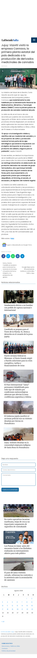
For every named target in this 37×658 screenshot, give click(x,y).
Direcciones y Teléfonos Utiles (11, 646)
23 (32, 609)
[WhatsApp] (13, 256)
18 (7, 609)
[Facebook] (3, 256)
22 (27, 609)
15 (27, 606)
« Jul (2, 622)
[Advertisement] (18, 18)
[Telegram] (22, 256)
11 (7, 606)
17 (2, 609)
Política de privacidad (8, 651)
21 (22, 609)
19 (12, 609)
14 (22, 606)
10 (2, 606)
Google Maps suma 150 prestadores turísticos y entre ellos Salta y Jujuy (27, 270)
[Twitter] (8, 256)
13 (17, 606)
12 (12, 606)
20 (17, 609)
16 (32, 606)
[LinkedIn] (18, 256)
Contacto (5, 648)
